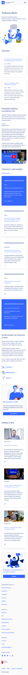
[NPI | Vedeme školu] (8, 2)
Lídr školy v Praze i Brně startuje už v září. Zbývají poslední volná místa (13, 60)
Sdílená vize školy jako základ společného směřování (11, 83)
